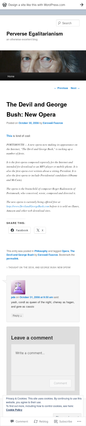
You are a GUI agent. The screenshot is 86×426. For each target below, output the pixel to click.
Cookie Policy (14, 410)
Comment (60, 383)
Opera (65, 251)
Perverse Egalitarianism (34, 33)
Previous (61, 88)
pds (13, 297)
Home (11, 76)
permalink (12, 258)
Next (75, 88)
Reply (17, 315)
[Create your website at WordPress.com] (43, 4)
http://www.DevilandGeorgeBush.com (27, 206)
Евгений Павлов (53, 123)
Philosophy (41, 251)
